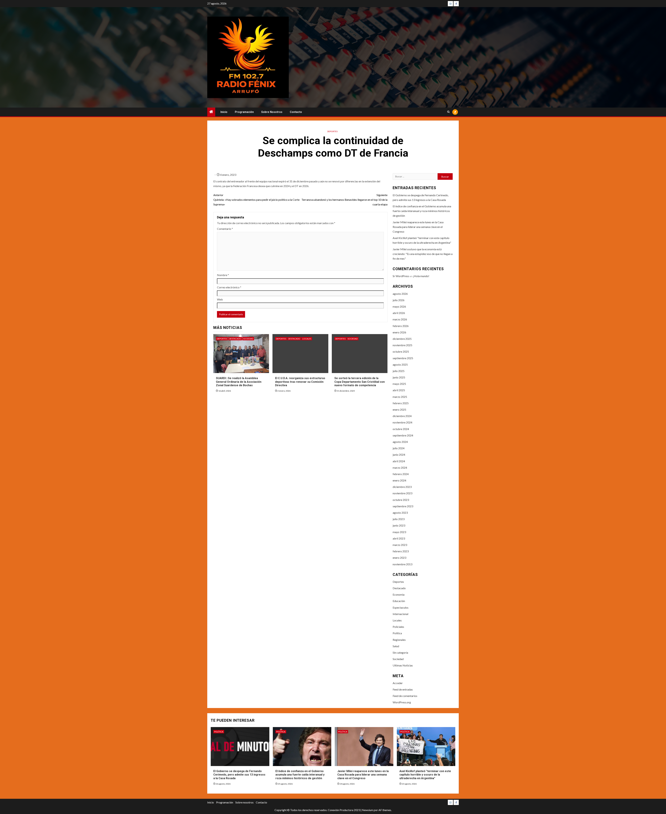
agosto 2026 (400, 293)
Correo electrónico (229, 287)
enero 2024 (399, 480)
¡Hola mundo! (421, 276)
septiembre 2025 (403, 358)
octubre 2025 (401, 351)
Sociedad (248, 338)
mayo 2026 (399, 306)
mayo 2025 (399, 383)
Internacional (400, 614)
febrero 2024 (401, 474)
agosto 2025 (400, 364)
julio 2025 (398, 371)
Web (220, 299)
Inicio (223, 112)
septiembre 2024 (403, 435)
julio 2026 (398, 300)
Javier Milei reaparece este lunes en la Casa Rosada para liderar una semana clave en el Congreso (418, 226)
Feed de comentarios (405, 695)
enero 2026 (399, 332)
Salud (396, 646)
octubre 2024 (401, 429)
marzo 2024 (400, 467)
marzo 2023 (400, 544)
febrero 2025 (401, 403)
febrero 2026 (401, 326)
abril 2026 (399, 313)
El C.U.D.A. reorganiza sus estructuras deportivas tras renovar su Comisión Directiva (300, 382)
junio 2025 (399, 377)
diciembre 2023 (402, 486)
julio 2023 (398, 519)
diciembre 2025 (402, 338)
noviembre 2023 (402, 493)
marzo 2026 (400, 319)
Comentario (225, 228)
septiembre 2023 (403, 506)
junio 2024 (399, 454)
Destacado (235, 338)
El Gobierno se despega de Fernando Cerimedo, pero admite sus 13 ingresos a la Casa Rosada (239, 774)
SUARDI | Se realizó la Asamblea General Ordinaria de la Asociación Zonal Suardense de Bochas (238, 382)
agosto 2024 (400, 441)
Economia (398, 594)
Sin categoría (400, 652)
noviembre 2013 (402, 564)
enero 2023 (399, 557)
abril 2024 (399, 461)
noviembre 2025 (402, 345)
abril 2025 (399, 390)
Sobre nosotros (271, 112)
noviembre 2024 (402, 422)
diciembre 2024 (402, 416)
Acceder (398, 683)
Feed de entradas (403, 689)
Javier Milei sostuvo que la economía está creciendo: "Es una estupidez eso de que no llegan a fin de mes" (422, 253)
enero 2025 (399, 409)
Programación (244, 112)
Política (397, 633)
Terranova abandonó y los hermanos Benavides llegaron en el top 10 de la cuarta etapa (344, 199)
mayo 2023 (399, 532)
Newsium (367, 810)
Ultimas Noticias (403, 665)
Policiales (398, 626)
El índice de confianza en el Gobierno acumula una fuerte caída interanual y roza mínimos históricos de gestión (422, 211)
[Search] (448, 112)
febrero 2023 (401, 551)
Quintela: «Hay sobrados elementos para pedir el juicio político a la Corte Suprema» (256, 199)
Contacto (296, 112)
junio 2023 (399, 525)
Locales (306, 338)
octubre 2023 (401, 499)
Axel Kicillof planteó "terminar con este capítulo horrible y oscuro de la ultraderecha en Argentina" (425, 774)
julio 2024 (398, 448)
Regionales (399, 639)
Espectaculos (400, 607)
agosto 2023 (400, 512)
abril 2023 (399, 538)
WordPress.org (402, 702)
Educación (399, 601)
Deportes (332, 131)
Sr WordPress (401, 276)
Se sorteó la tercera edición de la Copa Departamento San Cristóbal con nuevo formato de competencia (359, 382)
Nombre (223, 275)
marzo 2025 (400, 396)
